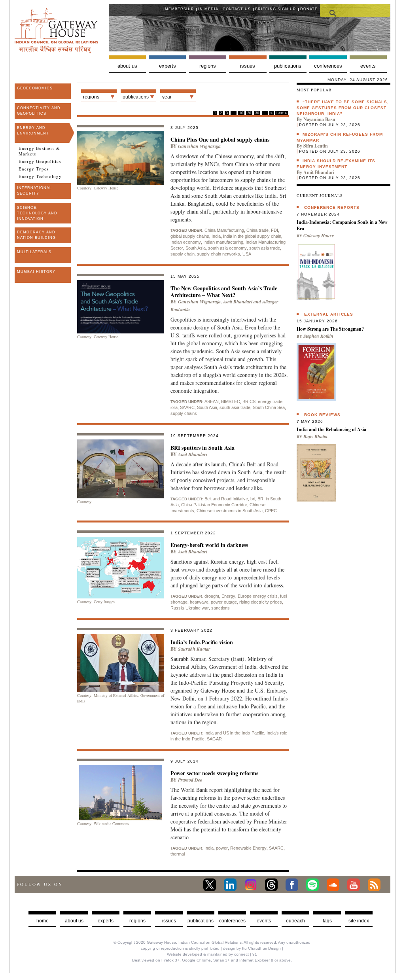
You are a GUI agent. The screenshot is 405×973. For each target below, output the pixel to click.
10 (241, 113)
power (222, 848)
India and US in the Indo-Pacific (234, 733)
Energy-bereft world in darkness (209, 544)
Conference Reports (332, 207)
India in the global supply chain (252, 236)
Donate (309, 9)
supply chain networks (218, 254)
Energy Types (34, 169)
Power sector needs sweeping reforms (214, 773)
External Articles (328, 314)
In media (208, 9)
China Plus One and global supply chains (219, 139)
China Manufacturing (224, 230)
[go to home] (56, 51)
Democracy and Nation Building (36, 235)
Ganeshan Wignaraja (199, 146)
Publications (287, 66)
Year (167, 97)
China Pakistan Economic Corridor (214, 504)
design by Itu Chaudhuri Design (252, 948)
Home (42, 921)
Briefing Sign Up (275, 9)
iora (174, 407)
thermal (177, 854)
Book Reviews (322, 415)
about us (74, 921)
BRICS (248, 401)
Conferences (328, 66)
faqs (327, 921)
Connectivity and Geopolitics (39, 110)
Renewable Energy (248, 848)
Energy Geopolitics (40, 161)
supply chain (182, 254)
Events (368, 66)
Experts (167, 66)
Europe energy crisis (258, 596)
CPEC (271, 510)
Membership (179, 9)
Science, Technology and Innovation (37, 213)
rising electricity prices (260, 602)
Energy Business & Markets (39, 151)
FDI (274, 230)
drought (211, 596)
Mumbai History (36, 272)
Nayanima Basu (319, 119)
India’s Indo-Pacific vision (201, 642)
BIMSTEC (230, 401)
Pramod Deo (190, 779)
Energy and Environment (33, 130)
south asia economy (227, 248)
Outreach (295, 921)
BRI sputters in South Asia (202, 447)
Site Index (358, 921)
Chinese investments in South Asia (230, 510)
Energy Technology (40, 176)
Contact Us (237, 9)
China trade (257, 230)
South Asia (195, 248)
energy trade (270, 401)
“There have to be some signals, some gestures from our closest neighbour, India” (343, 108)
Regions (207, 66)
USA (246, 254)
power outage (224, 602)
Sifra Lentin (315, 145)
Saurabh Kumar (194, 649)
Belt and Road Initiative (226, 498)
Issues (247, 66)
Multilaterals (34, 252)
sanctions (220, 608)
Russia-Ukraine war (189, 608)
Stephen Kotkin (318, 336)
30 (257, 113)
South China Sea (269, 407)
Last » (281, 113)
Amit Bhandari (237, 301)
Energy (228, 596)
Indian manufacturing (223, 242)
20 (249, 113)
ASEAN (211, 401)
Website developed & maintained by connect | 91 (212, 954)
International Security (34, 190)
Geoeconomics (35, 88)
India (216, 236)
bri (252, 498)
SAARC (187, 407)
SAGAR (214, 738)
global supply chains (189, 236)
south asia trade (264, 248)
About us (127, 66)
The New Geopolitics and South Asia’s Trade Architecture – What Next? (223, 291)
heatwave (199, 602)
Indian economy (185, 242)
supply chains (183, 413)
